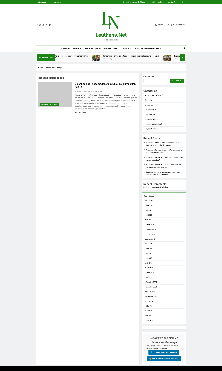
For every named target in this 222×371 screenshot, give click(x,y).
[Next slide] (184, 2)
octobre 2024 (150, 292)
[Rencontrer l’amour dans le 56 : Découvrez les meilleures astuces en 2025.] (154, 59)
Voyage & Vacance (152, 129)
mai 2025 (148, 258)
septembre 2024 (151, 296)
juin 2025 (148, 253)
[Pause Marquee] (182, 57)
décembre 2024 (151, 282)
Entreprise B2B (150, 110)
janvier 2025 (149, 277)
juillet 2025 (149, 249)
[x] (43, 25)
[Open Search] (181, 48)
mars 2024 (149, 320)
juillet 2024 (149, 306)
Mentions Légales (93, 49)
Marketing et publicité (153, 124)
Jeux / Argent (150, 114)
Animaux (148, 100)
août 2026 (149, 201)
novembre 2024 (151, 287)
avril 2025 (148, 263)
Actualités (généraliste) (49, 105)
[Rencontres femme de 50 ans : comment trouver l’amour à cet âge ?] (83, 59)
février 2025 (149, 273)
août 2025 (149, 244)
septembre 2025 (151, 239)
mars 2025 (149, 268)
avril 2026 (148, 220)
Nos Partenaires (111, 49)
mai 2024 (148, 311)
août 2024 (149, 301)
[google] (46, 25)
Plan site (127, 49)
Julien (79, 91)
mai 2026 (148, 215)
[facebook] (37, 25)
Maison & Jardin (151, 119)
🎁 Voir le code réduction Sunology (163, 358)
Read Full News (80, 112)
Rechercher (148, 76)
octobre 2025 (150, 234)
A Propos (65, 49)
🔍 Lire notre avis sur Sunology (164, 352)
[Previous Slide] (180, 2)
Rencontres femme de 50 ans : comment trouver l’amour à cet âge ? (149, 2)
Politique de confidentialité (148, 49)
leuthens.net (111, 35)
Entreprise (149, 105)
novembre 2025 (151, 229)
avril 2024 (148, 316)
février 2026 (149, 225)
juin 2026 (148, 210)
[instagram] (40, 25)
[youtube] (49, 25)
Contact (77, 49)
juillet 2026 (149, 205)
